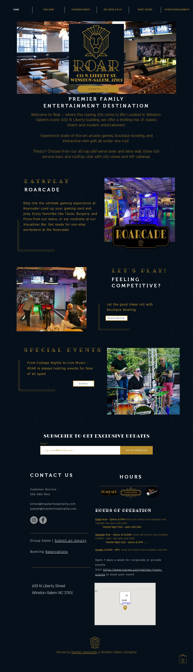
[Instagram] (34, 520)
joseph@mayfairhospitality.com (53, 509)
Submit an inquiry (71, 541)
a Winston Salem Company (117, 652)
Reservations (56, 552)
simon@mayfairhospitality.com (53, 504)
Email (44, 443)
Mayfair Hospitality (84, 652)
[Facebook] (43, 520)
